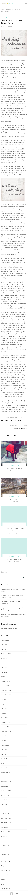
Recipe (3, 879)
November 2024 (6, 695)
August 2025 (5, 658)
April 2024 (4, 713)
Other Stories (5, 875)
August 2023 (5, 745)
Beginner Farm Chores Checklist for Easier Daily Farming (14, 615)
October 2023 (5, 740)
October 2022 (5, 786)
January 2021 (5, 813)
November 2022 (6, 781)
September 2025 (6, 654)
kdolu (16, 893)
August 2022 (5, 795)
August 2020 (5, 836)
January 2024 (5, 727)
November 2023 (6, 736)
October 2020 (5, 827)
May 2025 (4, 672)
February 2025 (5, 681)
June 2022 (4, 804)
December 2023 (6, 731)
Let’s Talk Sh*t (14, 499)
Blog (2, 866)
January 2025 (5, 685)
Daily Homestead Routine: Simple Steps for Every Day (13, 609)
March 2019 (4, 850)
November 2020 (6, 822)
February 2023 (5, 772)
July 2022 (4, 800)
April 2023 (4, 763)
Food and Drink (5, 870)
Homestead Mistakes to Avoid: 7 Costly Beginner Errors (12, 596)
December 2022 (6, 777)
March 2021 (4, 809)
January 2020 (5, 845)
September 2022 (6, 790)
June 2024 (4, 708)
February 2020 (5, 841)
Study (3, 884)
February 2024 (5, 722)
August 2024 (5, 704)
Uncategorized (6, 17)
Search (4, 572)
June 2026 (4, 649)
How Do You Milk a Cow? (14, 559)
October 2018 (5, 854)
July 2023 (4, 749)
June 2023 (4, 754)
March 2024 (4, 717)
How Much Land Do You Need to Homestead (11, 602)
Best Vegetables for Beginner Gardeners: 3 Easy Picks (13, 590)
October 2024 (5, 699)
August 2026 (5, 640)
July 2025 (4, 663)
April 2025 (4, 676)
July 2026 (4, 644)
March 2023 (4, 768)
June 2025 (4, 667)
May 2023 (4, 759)
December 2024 (6, 690)
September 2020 (6, 832)
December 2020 (6, 818)
